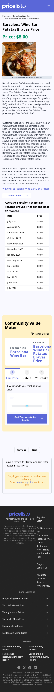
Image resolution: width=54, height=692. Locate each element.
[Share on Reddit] (29, 667)
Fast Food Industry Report (11, 648)
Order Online (14, 195)
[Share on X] (24, 667)
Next (34, 449)
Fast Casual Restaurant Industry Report (12, 656)
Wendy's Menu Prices (13, 612)
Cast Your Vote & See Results (25, 418)
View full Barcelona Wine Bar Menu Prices (26, 188)
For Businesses (44, 528)
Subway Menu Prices (12, 626)
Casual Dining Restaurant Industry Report (39, 656)
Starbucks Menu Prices (13, 619)
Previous (21, 449)
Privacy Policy (43, 585)
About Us (41, 574)
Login (39, 520)
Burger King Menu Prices (15, 598)
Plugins (40, 564)
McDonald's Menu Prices (14, 632)
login (19, 482)
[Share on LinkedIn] (35, 667)
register (29, 482)
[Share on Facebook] (18, 667)
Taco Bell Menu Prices (13, 605)
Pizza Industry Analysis (36, 648)
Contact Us (42, 567)
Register (41, 517)
